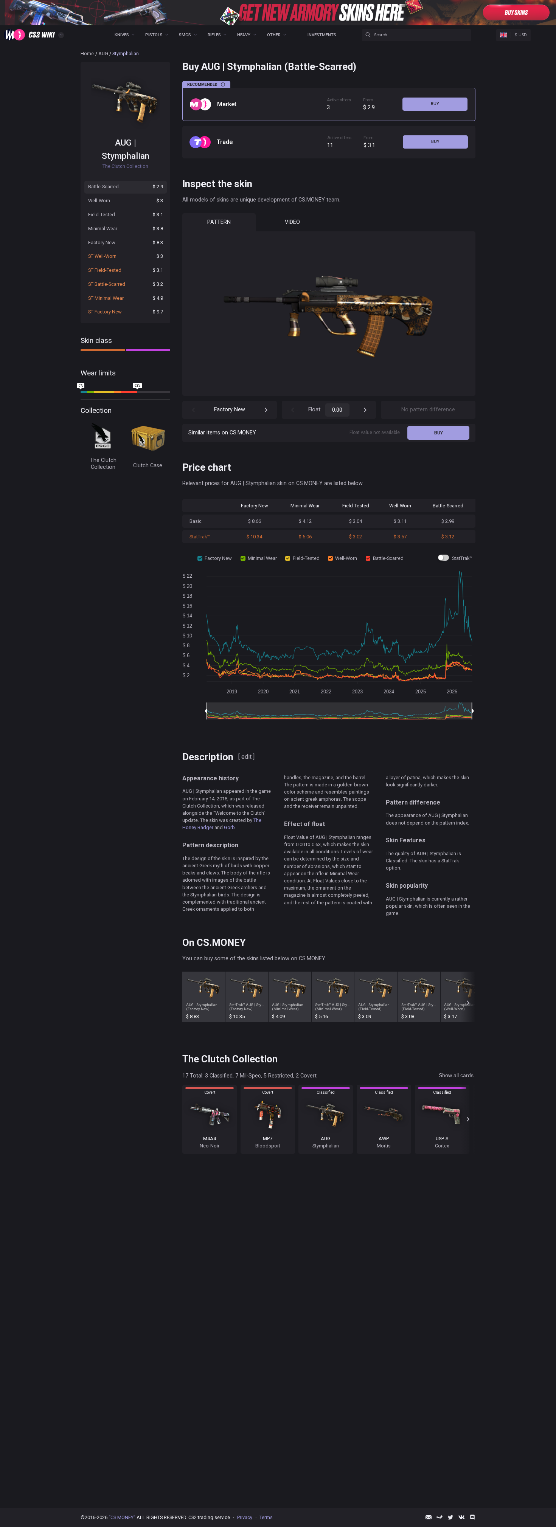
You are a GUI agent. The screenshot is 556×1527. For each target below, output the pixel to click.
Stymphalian (125, 156)
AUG (103, 53)
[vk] (461, 1517)
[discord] (472, 1517)
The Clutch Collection (103, 463)
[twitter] (450, 1517)
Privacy (244, 1517)
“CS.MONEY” (122, 1517)
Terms (266, 1517)
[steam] (439, 1517)
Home (87, 53)
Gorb (229, 827)
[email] (429, 1517)
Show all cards (456, 1075)
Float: (314, 409)
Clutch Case (147, 465)
